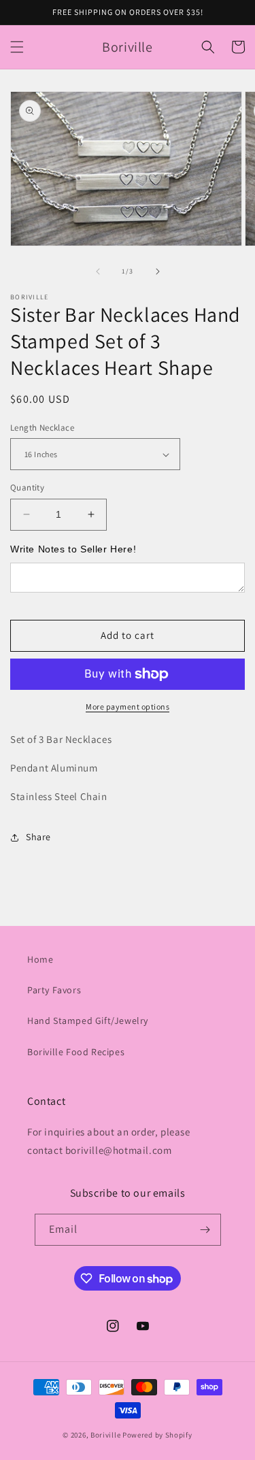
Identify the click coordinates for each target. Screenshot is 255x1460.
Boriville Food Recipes (75, 1052)
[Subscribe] (205, 1230)
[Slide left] (98, 271)
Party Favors (54, 990)
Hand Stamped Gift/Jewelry (87, 1020)
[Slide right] (158, 271)
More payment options (127, 706)
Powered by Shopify (157, 1435)
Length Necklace (42, 427)
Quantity (27, 487)
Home (40, 959)
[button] (17, 47)
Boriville (105, 1435)
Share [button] (38, 837)
